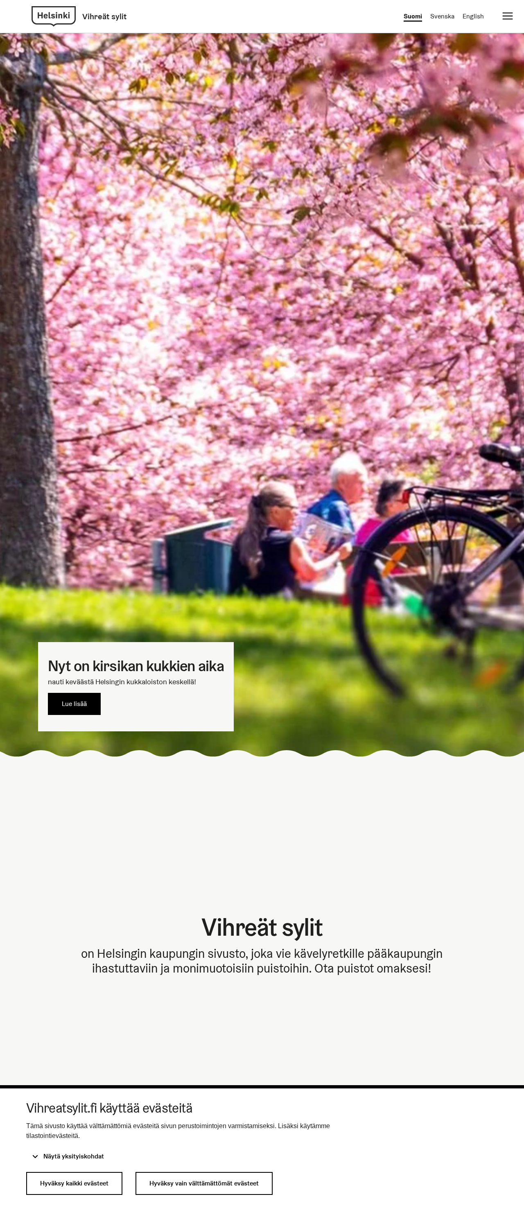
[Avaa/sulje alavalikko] (507, 16)
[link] (54, 16)
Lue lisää (74, 703)
